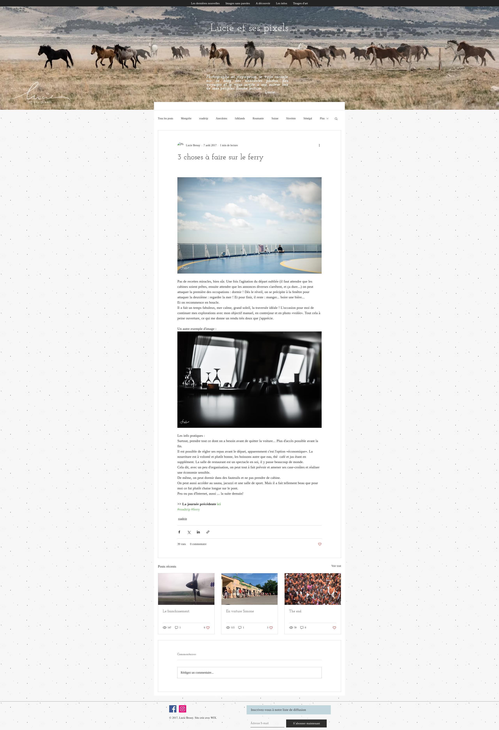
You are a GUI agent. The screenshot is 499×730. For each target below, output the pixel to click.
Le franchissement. (176, 611)
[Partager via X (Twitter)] (189, 532)
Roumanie (258, 118)
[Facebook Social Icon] (172, 708)
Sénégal (307, 118)
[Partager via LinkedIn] (198, 532)
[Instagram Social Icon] (182, 708)
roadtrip (203, 118)
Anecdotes (221, 118)
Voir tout (336, 565)
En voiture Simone (240, 611)
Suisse (275, 118)
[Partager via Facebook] (179, 532)
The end (295, 611)
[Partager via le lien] (208, 532)
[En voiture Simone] (249, 589)
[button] (281, 3)
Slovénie (291, 118)
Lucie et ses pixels (249, 28)
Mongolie (186, 118)
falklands (240, 118)
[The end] (313, 589)
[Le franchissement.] (186, 589)
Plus (322, 118)
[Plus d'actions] (319, 145)
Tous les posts (165, 118)
